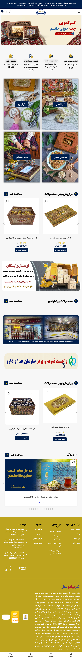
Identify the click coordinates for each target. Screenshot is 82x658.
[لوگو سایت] (41, 11)
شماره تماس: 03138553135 (14, 556)
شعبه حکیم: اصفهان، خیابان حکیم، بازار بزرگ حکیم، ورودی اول (14, 542)
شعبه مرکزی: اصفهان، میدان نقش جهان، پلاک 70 (14, 530)
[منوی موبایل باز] (79, 12)
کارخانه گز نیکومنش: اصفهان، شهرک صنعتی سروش (14, 554)
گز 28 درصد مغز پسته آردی (60, 427)
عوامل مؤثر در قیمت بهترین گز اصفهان (41, 496)
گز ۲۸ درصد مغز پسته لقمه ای (60, 238)
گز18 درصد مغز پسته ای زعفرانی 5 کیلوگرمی (21, 238)
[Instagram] (10, 566)
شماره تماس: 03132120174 (18, 546)
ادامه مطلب (41, 503)
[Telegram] (10, 570)
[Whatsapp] (6, 566)
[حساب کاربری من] (8, 12)
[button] (60, 250)
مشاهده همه (15, 194)
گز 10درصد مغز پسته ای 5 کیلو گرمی (22, 429)
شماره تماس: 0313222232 (14, 533)
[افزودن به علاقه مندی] (45, 201)
